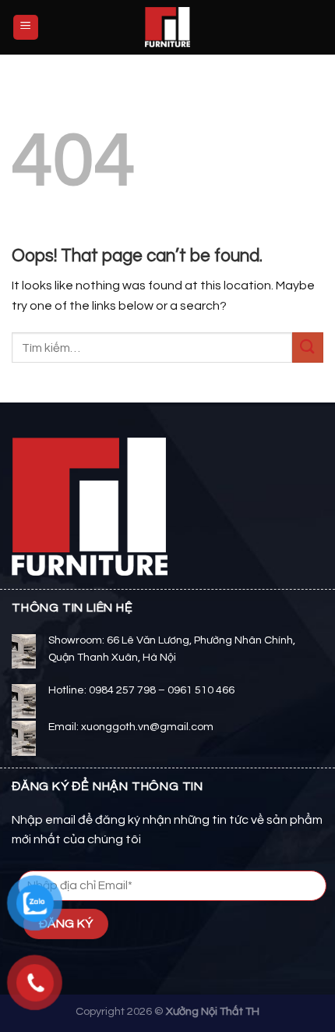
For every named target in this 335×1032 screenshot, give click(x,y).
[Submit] (307, 347)
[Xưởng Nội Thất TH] (167, 27)
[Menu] (26, 28)
